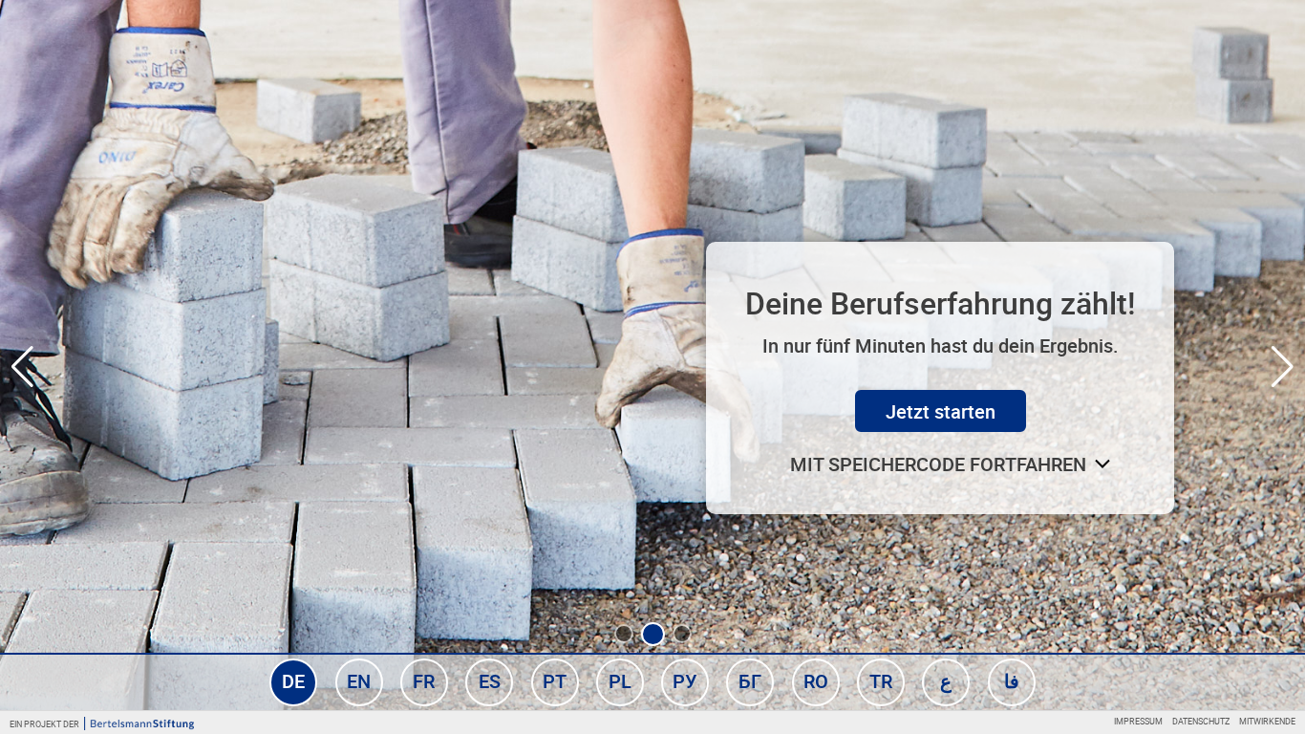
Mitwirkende (1267, 721)
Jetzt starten (940, 411)
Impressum (1138, 721)
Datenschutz (1201, 721)
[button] (623, 633)
